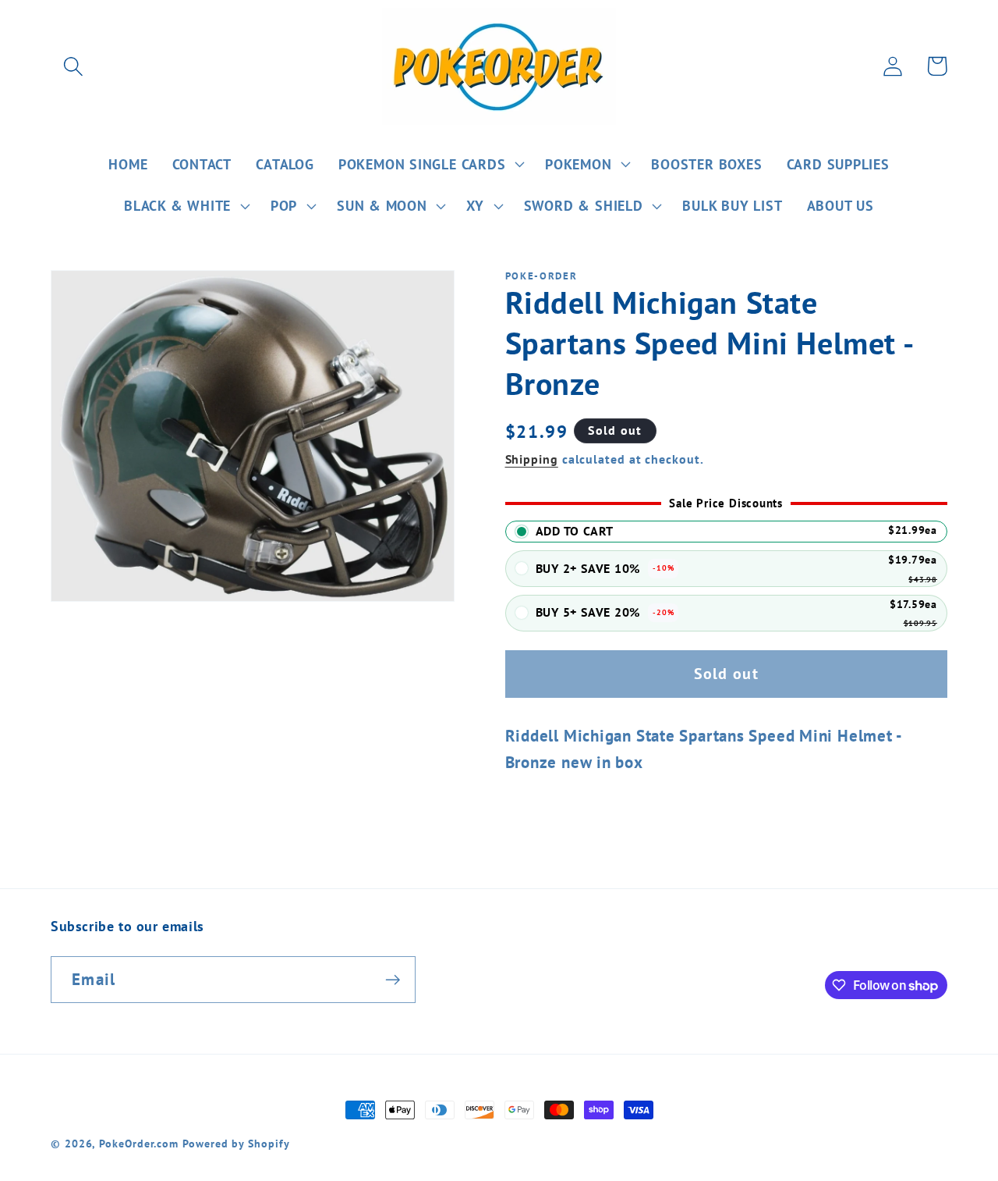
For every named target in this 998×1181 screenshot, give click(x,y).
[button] (73, 66)
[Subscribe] (392, 980)
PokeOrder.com (139, 1143)
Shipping (531, 459)
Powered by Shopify (235, 1143)
